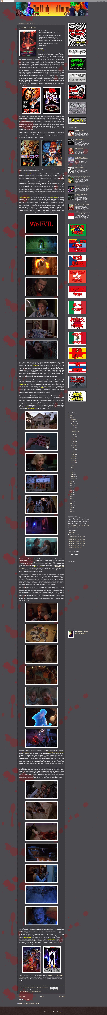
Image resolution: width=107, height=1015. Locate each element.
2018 (71, 490)
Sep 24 (74, 434)
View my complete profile (80, 633)
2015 (71, 496)
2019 (71, 488)
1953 (78, 536)
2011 (71, 505)
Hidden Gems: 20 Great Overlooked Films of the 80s (81, 158)
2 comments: (45, 987)
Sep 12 (74, 454)
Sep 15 (74, 447)
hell (35, 989)
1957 (72, 538)
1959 (78, 538)
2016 (71, 494)
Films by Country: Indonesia (81, 213)
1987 (72, 547)
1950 (69, 536)
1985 (83, 545)
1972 (81, 541)
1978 (81, 543)
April (72, 472)
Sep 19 (74, 441)
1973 (83, 541)
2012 (71, 503)
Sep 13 (74, 452)
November (73, 419)
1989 (78, 547)
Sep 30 (74, 425)
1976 (75, 543)
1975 (72, 543)
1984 (81, 545)
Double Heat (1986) (79, 130)
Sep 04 (74, 460)
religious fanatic (52, 989)
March (72, 474)
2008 (71, 511)
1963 (72, 540)
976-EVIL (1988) (27, 27)
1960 (81, 538)
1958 (75, 538)
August (73, 467)
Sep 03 (74, 462)
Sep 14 (74, 449)
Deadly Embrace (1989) (80, 177)
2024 (71, 415)
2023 (71, 417)
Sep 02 (74, 465)
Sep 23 (74, 436)
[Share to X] (54, 988)
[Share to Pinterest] (57, 988)
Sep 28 (74, 430)
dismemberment (30, 989)
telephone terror (37, 991)
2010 (71, 507)
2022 (71, 481)
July (72, 470)
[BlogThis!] (52, 988)
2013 (71, 501)
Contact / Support (79, 139)
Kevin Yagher (40, 989)
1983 (78, 545)
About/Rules (71, 532)
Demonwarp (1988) (79, 148)
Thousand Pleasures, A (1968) (81, 186)
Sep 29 (74, 427)
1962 (69, 540)
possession (46, 989)
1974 (69, 543)
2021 (71, 483)
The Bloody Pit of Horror (82, 631)
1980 (69, 545)
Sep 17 (74, 443)
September (73, 423)
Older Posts (61, 996)
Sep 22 (74, 439)
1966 (81, 540)
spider (32, 991)
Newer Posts (21, 996)
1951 (72, 536)
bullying (24, 989)
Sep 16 (74, 445)
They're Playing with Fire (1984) (82, 204)
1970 (75, 541)
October (73, 421)
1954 (81, 536)
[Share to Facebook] (55, 988)
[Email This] (51, 988)
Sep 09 (74, 458)
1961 (83, 538)
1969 (72, 541)
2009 (71, 509)
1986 (69, 547)
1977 (78, 543)
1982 (75, 545)
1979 (83, 543)
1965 (78, 540)
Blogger (60, 1011)
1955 (83, 536)
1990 (81, 547)
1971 (78, 541)
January (73, 478)
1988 (75, 547)
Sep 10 (74, 456)
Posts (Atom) (27, 999)
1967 (83, 540)
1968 (69, 541)
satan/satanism (26, 991)
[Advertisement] (77, 406)
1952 (75, 536)
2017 (71, 492)
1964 (75, 540)
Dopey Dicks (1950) (79, 167)
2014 (71, 498)
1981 (72, 545)
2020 (71, 485)
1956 (69, 538)
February (73, 476)
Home (42, 996)
